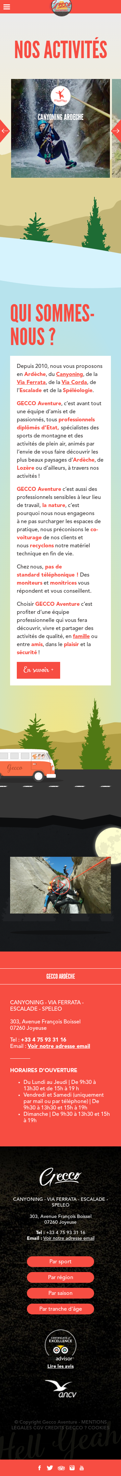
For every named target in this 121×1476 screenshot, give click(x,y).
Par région (60, 1277)
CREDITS (54, 1428)
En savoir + (38, 670)
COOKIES (99, 1428)
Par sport (60, 1262)
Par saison (60, 1293)
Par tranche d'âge (60, 1309)
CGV (38, 1428)
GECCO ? (76, 1428)
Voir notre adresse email (59, 1046)
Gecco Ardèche (60, 976)
